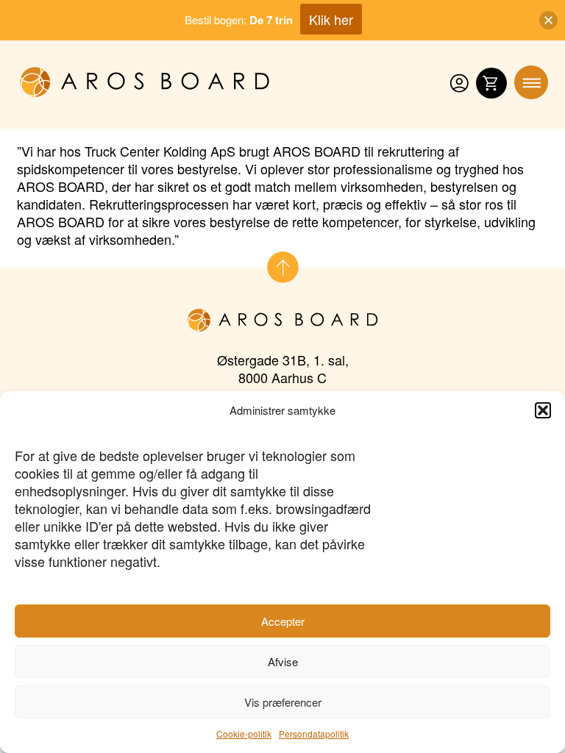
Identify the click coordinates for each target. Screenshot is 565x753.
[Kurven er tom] (491, 84)
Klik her (331, 19)
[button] (543, 410)
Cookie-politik (243, 733)
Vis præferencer (282, 702)
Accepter (283, 621)
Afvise (283, 661)
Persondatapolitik (314, 733)
